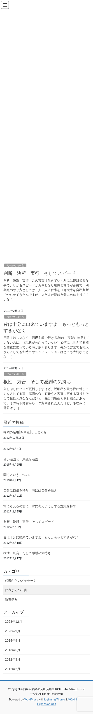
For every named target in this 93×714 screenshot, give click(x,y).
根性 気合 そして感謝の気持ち (37, 381)
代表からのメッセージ (21, 580)
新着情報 (11, 599)
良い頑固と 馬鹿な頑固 (20, 459)
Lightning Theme (54, 699)
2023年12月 (13, 621)
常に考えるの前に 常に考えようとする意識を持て (39, 506)
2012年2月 (12, 669)
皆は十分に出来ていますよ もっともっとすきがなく (41, 537)
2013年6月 (12, 650)
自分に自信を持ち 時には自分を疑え (30, 490)
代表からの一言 (15, 265)
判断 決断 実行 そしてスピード (39, 273)
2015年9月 (12, 640)
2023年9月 (12, 631)
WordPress (31, 699)
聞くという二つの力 (17, 475)
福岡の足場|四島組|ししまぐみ (25, 432)
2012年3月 (12, 659)
